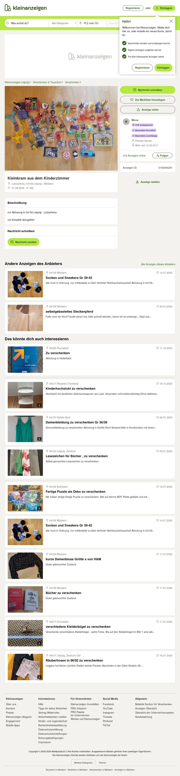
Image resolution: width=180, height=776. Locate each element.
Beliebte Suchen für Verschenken (153, 704)
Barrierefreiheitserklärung (52, 725)
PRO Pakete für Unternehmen (80, 713)
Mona (135, 120)
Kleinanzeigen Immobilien (85, 704)
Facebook (108, 704)
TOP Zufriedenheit (144, 124)
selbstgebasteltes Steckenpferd (69, 311)
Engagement (13, 721)
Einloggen (163, 67)
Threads (107, 716)
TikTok (106, 725)
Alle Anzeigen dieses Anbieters (158, 264)
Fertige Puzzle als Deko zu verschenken (75, 492)
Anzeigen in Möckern (124, 769)
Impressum (44, 742)
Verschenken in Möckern (101, 769)
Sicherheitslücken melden (52, 716)
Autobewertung (143, 716)
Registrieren (142, 67)
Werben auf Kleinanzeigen (85, 719)
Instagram (108, 712)
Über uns (11, 704)
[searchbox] (29, 23)
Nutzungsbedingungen (50, 738)
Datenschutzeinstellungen (52, 733)
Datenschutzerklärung (50, 729)
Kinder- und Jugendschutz (52, 721)
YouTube (108, 708)
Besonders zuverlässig (146, 135)
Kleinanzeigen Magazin (19, 716)
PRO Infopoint (78, 708)
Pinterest (108, 721)
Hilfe (40, 704)
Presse (10, 712)
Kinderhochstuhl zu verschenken (70, 389)
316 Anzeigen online (134, 155)
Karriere (10, 708)
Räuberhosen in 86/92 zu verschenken (74, 660)
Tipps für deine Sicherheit (52, 708)
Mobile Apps (13, 725)
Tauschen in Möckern (56, 769)
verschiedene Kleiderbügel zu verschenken (78, 627)
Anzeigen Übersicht (146, 708)
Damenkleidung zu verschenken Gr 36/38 (76, 422)
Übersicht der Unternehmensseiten (154, 712)
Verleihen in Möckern (78, 769)
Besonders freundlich (145, 130)
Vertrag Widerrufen (48, 712)
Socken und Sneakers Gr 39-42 (69, 278)
